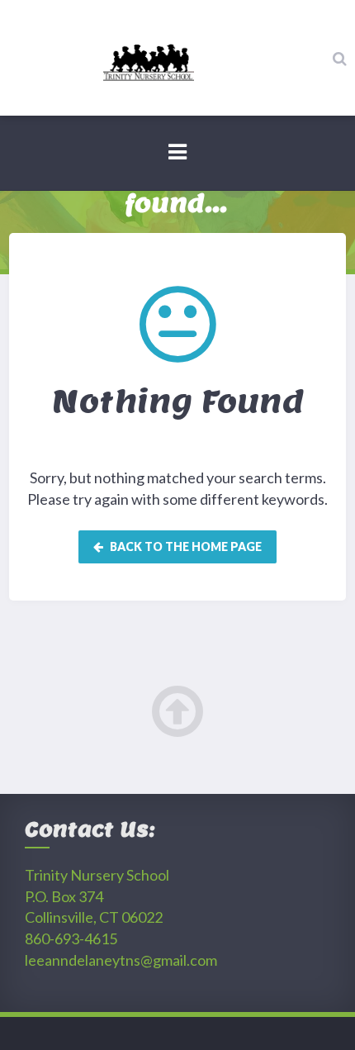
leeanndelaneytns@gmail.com (121, 960)
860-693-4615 (71, 938)
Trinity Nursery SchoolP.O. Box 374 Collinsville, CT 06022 (97, 896)
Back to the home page (184, 546)
